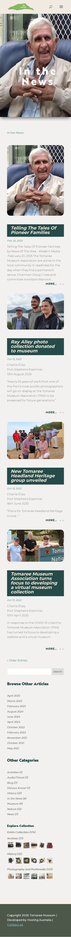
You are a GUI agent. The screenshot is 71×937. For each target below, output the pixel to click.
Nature (11, 809)
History (11, 793)
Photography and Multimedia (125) (30, 869)
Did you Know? (16, 788)
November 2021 (17, 737)
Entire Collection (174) (21, 832)
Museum (12, 803)
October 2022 (15, 727)
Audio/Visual (15, 777)
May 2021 (13, 748)
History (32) (14, 854)
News (10, 814)
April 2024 (13, 722)
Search (57, 671)
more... (51, 283)
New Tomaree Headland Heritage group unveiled (33, 475)
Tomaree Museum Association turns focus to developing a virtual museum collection (34, 583)
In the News (38, 75)
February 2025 (16, 706)
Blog (10, 782)
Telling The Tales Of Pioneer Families (33, 230)
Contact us (15, 924)
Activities (13, 772)
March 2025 (14, 701)
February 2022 (16, 732)
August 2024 (15, 711)
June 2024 (13, 716)
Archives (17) (15, 838)
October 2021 (15, 743)
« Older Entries (17, 660)
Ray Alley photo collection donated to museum (32, 346)
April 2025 (13, 695)
